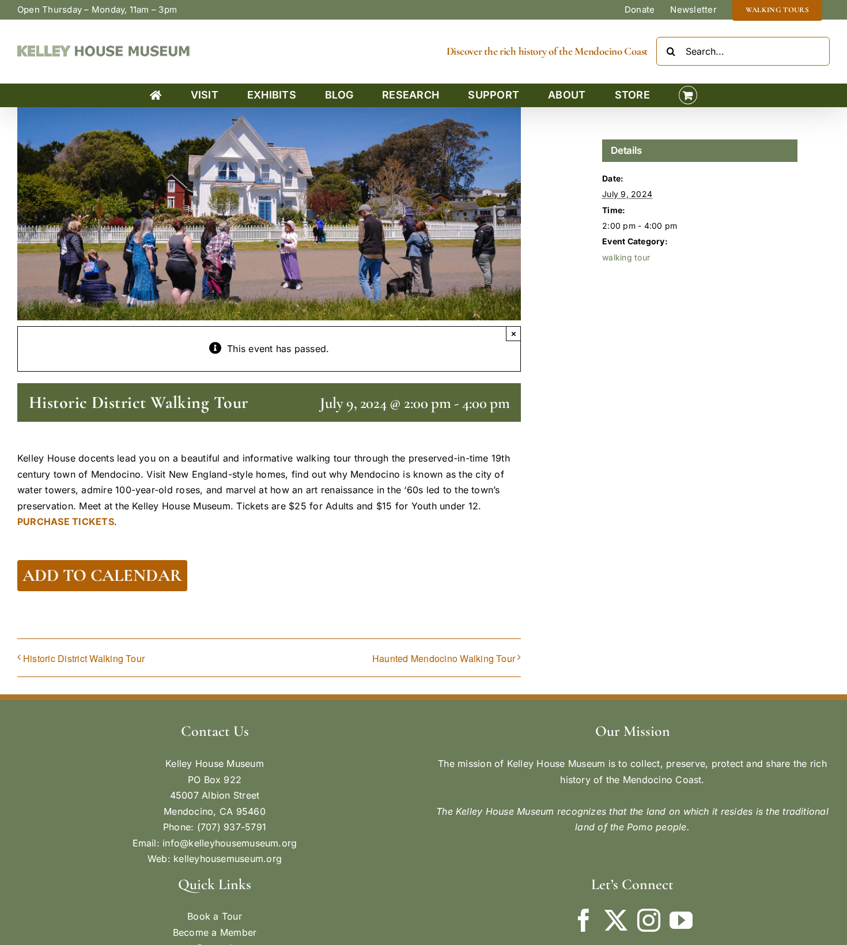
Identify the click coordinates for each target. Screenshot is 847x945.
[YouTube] (681, 920)
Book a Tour (214, 916)
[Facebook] (583, 920)
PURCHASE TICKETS (65, 521)
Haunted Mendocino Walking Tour (443, 658)
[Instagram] (648, 920)
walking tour (626, 257)
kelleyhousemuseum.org (227, 858)
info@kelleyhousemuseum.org (229, 843)
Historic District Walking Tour (84, 658)
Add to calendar (102, 575)
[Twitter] (615, 920)
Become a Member (215, 932)
